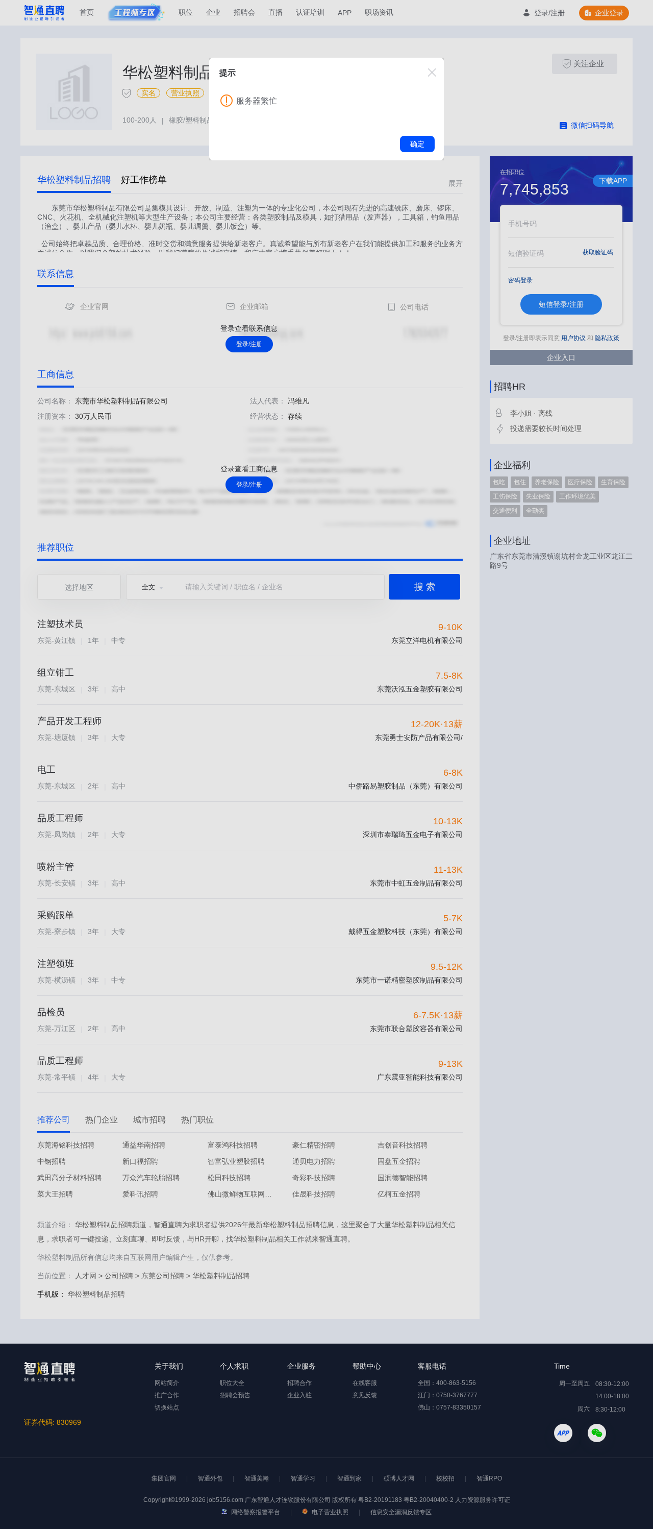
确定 (417, 144)
